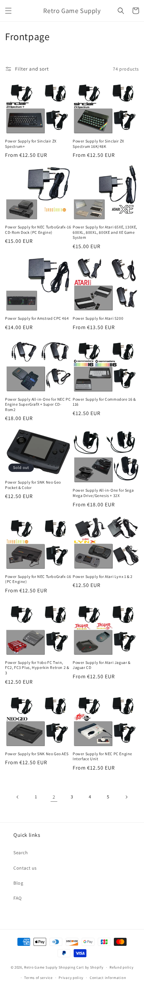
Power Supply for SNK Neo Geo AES (36, 753)
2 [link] (54, 797)
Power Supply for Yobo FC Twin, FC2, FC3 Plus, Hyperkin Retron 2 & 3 (37, 667)
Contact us (25, 868)
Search (20, 853)
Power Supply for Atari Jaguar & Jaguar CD (102, 665)
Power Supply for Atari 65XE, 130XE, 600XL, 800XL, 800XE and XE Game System (105, 232)
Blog (18, 883)
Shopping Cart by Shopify (81, 967)
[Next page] (126, 797)
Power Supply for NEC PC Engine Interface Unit (102, 756)
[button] (8, 10)
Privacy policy (71, 977)
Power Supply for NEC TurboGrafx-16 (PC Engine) (38, 579)
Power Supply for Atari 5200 (98, 318)
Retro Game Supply (41, 967)
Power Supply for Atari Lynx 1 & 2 (103, 576)
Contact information (108, 977)
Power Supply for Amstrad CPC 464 (37, 318)
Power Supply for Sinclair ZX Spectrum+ (31, 143)
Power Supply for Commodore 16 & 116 (104, 402)
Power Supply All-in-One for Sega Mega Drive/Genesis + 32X (103, 493)
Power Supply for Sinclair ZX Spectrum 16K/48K (98, 143)
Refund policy (121, 967)
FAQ (17, 898)
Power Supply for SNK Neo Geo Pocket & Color (33, 485)
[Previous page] (17, 797)
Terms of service (38, 977)
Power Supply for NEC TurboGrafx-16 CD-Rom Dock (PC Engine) (38, 229)
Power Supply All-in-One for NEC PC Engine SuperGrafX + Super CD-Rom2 (38, 404)
